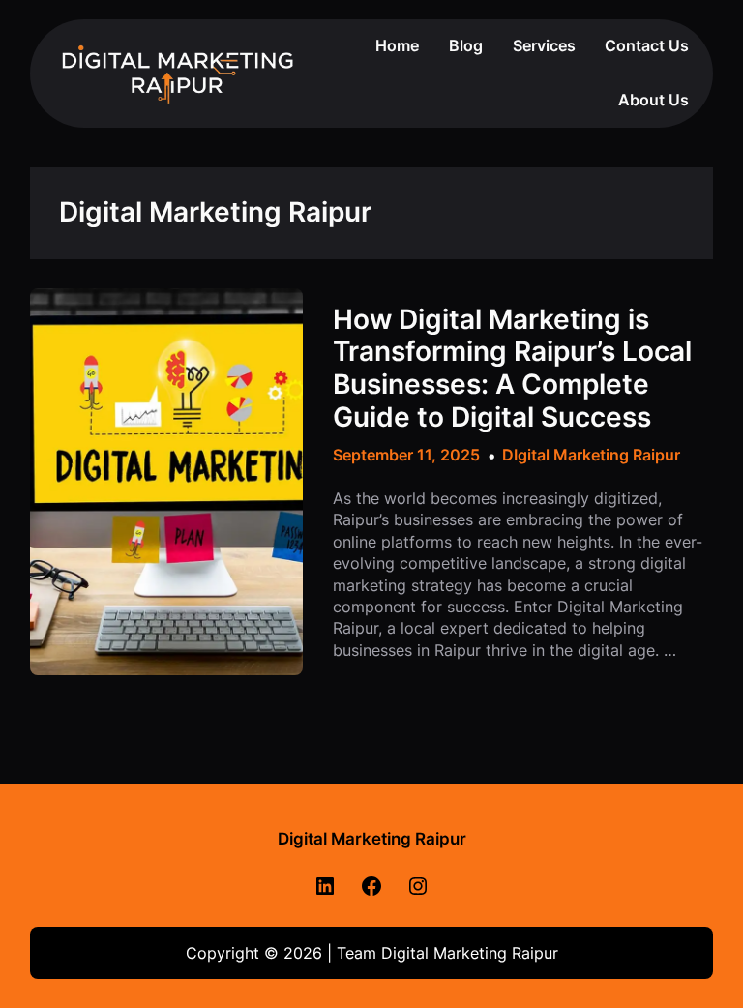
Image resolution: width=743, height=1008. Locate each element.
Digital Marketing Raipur (372, 838)
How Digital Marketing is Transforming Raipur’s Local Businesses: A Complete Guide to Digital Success (512, 368)
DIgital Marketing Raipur (591, 454)
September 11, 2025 (406, 454)
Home (397, 45)
